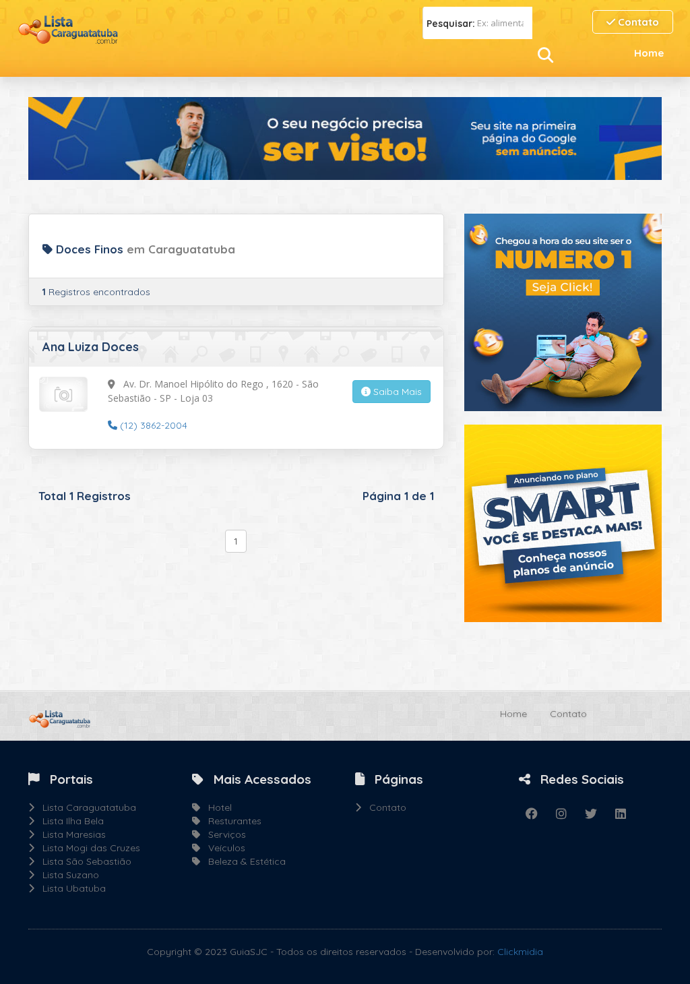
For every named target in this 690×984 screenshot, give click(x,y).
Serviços (223, 834)
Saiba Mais (396, 392)
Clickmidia (520, 952)
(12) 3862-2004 (152, 425)
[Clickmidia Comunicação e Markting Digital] (563, 311)
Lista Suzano (66, 875)
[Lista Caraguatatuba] (67, 28)
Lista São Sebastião (82, 861)
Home (649, 53)
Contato (637, 22)
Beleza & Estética (243, 861)
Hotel (216, 807)
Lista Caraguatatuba (85, 807)
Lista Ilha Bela (69, 821)
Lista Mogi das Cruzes (87, 848)
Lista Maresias (70, 834)
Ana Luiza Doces (90, 347)
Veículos (222, 848)
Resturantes (230, 821)
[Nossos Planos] (563, 522)
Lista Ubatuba (70, 888)
